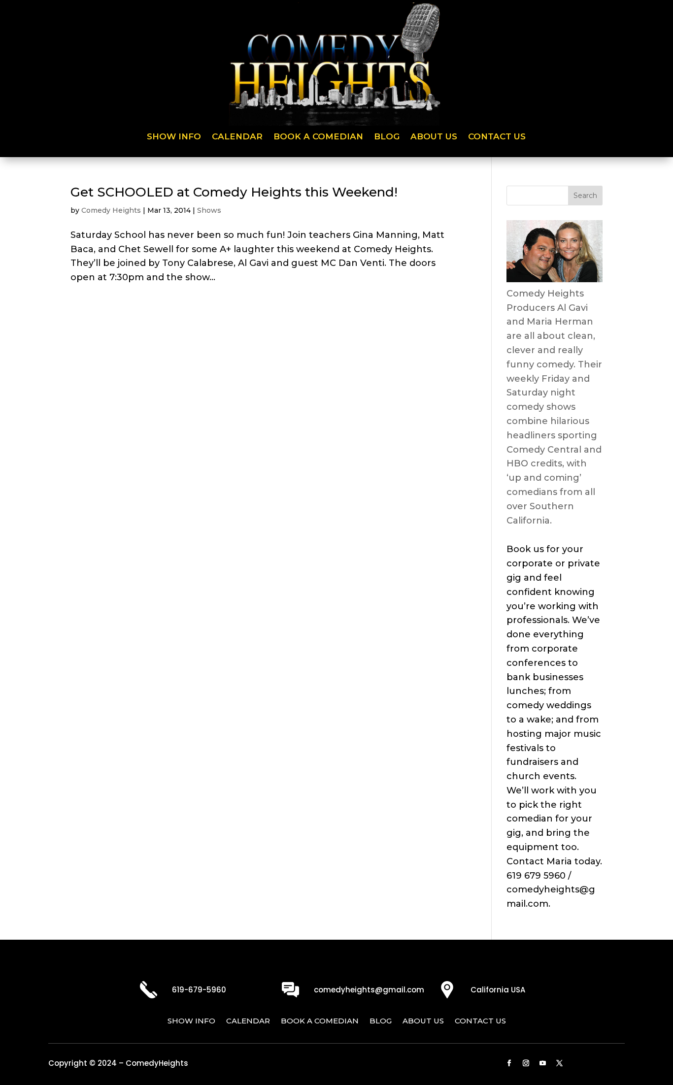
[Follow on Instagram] (526, 1063)
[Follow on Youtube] (543, 1063)
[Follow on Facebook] (509, 1063)
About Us (433, 137)
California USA (498, 990)
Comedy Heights (111, 210)
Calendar (237, 137)
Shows (209, 210)
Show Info (174, 137)
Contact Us (497, 137)
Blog (387, 137)
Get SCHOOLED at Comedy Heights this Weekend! (234, 192)
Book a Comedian (318, 137)
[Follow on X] (559, 1063)
